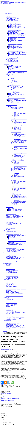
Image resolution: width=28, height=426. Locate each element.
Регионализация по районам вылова (16, 210)
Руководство (8, 14)
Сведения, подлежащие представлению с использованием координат (17, 29)
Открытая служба (10, 21)
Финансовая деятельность (11, 58)
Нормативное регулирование (20, 166)
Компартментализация (11, 214)
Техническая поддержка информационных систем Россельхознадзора (15, 260)
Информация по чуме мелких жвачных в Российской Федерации (18, 186)
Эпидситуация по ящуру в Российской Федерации (17, 108)
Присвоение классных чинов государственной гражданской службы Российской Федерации (17, 54)
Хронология (16, 117)
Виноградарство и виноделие (12, 217)
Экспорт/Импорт (9, 74)
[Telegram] (8, 382)
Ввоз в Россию (11, 236)
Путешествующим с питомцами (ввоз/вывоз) (16, 235)
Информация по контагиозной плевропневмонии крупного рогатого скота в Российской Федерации (17, 178)
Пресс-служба (6, 219)
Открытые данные (12, 25)
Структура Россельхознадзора (12, 255)
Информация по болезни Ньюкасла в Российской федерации (19, 193)
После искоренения (18, 167)
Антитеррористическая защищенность (14, 218)
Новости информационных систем (13, 223)
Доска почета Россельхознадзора (15, 49)
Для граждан (6, 230)
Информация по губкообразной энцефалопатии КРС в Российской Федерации (18, 169)
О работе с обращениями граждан (13, 234)
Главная (5, 331)
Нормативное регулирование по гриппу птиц (20, 138)
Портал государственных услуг (7, 400)
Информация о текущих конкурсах (16, 33)
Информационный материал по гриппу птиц (20, 135)
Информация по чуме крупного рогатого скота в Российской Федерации (18, 160)
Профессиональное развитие (14, 41)
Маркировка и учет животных (12, 215)
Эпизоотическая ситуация (11, 105)
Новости (15, 164)
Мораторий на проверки (13, 67)
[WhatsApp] (12, 382)
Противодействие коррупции (12, 61)
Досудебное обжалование (11, 62)
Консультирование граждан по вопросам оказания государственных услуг (15, 258)
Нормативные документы (16, 87)
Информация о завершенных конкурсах (17, 34)
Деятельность (6, 64)
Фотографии (16, 175)
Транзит (10, 95)
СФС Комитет (14, 81)
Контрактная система (10, 59)
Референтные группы (13, 23)
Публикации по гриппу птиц (20, 140)
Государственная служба (11, 32)
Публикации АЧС (17, 128)
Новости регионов (10, 222)
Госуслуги (8, 73)
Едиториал (13, 80)
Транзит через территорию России (16, 239)
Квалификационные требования (15, 40)
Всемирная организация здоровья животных (10, 395)
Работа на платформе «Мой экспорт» (16, 98)
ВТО (9, 79)
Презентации (11, 208)
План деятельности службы (14, 26)
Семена (2, 379)
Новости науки (9, 224)
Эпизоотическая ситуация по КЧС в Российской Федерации (19, 198)
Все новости (3, 384)
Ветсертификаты (12, 75)
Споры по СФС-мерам (16, 82)
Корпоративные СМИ (10, 228)
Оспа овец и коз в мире (19, 156)
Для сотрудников (7, 252)
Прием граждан (9, 232)
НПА (9, 42)
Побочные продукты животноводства (14, 216)
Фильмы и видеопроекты (11, 227)
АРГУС (10, 76)
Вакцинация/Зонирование (19, 109)
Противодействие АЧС (19, 127)
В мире (15, 133)
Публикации (16, 115)
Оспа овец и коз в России (19, 155)
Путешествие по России (13, 238)
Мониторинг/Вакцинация (19, 136)
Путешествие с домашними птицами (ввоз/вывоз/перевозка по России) (16, 244)
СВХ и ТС (13, 88)
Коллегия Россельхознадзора (12, 20)
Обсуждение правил (15, 102)
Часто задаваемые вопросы (12, 246)
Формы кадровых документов (15, 47)
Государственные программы (12, 18)
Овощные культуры (8, 379)
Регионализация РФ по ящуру (15, 209)
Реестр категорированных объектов (16, 72)
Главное (7, 221)
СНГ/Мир (16, 116)
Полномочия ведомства (11, 17)
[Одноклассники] (5, 382)
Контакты (8, 229)
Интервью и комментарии (11, 225)
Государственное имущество (12, 60)
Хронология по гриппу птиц (20, 141)
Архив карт (16, 162)
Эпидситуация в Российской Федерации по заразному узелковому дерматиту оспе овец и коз (19, 143)
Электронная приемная (13, 31)
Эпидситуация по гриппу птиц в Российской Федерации (18, 131)
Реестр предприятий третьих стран (16, 94)
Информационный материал (20, 157)
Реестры (7, 103)
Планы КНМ (11, 68)
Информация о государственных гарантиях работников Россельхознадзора (17, 52)
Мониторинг (8, 212)
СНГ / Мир (16, 174)
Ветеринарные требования (14, 85)
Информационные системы (12, 99)
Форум (12, 78)
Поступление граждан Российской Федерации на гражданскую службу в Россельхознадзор (16, 37)
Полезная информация (11, 248)
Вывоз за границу (12, 237)
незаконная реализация (18, 379)
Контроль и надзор (10, 65)
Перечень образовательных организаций (17, 48)
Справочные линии (10, 245)
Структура (8, 15)
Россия (9, 106)
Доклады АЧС (17, 121)
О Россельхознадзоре (7, 13)
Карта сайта (10, 401)
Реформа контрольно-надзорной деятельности (16, 211)
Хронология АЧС (17, 129)
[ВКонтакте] (2, 382)
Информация (16, 163)
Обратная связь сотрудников (14, 57)
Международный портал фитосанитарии (10, 398)
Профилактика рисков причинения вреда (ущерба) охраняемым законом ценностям (17, 70)
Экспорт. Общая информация (14, 96)
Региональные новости (6, 349)
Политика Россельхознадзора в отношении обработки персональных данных (15, 250)
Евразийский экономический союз (16, 86)
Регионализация (9, 207)
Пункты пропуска (15, 89)
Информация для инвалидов (14, 46)
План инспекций (12, 93)
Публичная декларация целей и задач (16, 27)
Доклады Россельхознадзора (14, 24)
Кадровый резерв (12, 39)
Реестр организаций (15, 92)
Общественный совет (10, 19)
